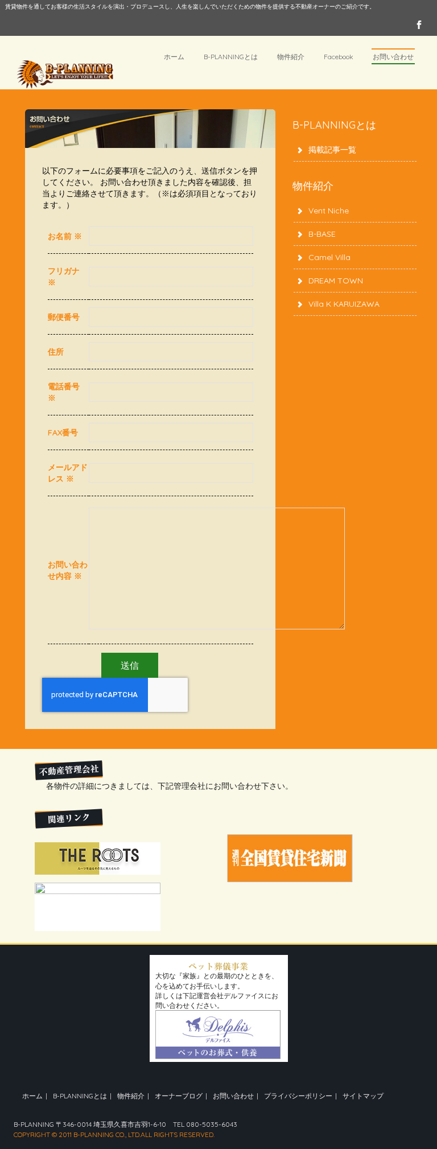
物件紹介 (290, 56)
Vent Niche (328, 210)
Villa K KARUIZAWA (344, 304)
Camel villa (329, 257)
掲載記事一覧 (332, 150)
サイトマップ (363, 1096)
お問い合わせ (393, 56)
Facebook (338, 56)
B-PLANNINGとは (231, 56)
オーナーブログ (179, 1096)
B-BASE (322, 234)
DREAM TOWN (335, 280)
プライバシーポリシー (298, 1096)
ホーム (174, 56)
